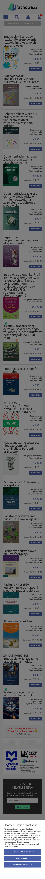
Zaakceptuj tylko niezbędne (22, 852)
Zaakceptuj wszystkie (22, 865)
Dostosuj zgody (22, 858)
